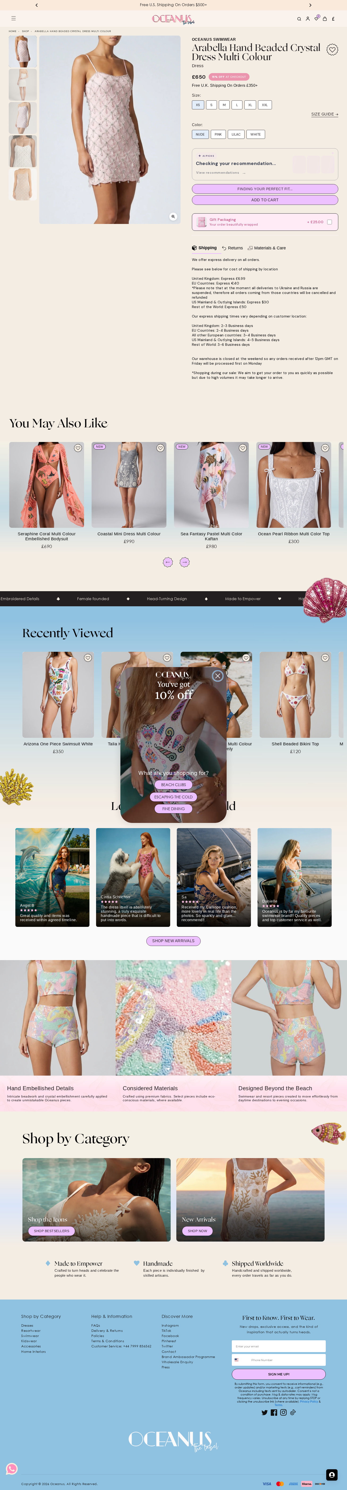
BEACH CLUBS (173, 784)
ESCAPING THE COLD (173, 797)
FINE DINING (173, 808)
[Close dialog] (217, 676)
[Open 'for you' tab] (332, 1475)
